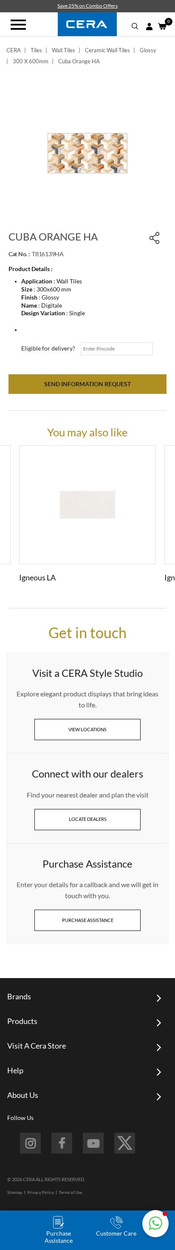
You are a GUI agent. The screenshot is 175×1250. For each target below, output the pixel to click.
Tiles (36, 50)
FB (61, 1143)
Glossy (148, 50)
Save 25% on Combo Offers (87, 6)
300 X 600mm (30, 61)
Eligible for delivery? (48, 348)
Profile (149, 26)
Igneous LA (37, 577)
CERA (13, 50)
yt (93, 1143)
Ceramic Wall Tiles (107, 50)
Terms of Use (70, 1192)
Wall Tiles (63, 50)
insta (30, 1143)
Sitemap (15, 1192)
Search (135, 26)
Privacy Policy (40, 1192)
